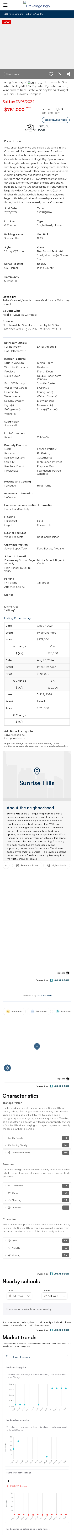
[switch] (51, 74)
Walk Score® (44, 995)
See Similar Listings (56, 120)
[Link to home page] (37, 5)
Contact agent (12, 74)
